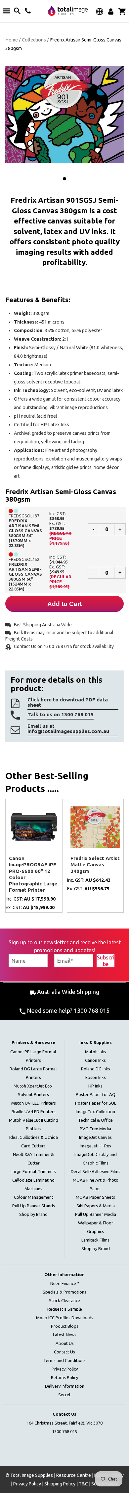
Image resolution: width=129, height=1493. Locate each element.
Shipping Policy (59, 1483)
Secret (64, 1394)
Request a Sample (64, 1309)
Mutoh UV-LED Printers (33, 1103)
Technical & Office (95, 1120)
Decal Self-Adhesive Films (95, 1171)
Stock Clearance (64, 1300)
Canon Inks (95, 1060)
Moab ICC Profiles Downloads (64, 1317)
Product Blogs (64, 1326)
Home (11, 39)
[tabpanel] (64, 114)
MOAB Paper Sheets (95, 1197)
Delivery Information (64, 1386)
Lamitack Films (95, 1240)
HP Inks (95, 1086)
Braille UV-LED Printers (34, 1111)
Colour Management (33, 1197)
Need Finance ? (64, 1283)
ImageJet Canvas (95, 1137)
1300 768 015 (64, 1431)
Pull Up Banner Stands (33, 1205)
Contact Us (64, 1351)
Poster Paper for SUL (95, 1103)
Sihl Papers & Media (95, 1205)
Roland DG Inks (95, 1068)
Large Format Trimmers (33, 1171)
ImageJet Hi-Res (95, 1145)
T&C (83, 1483)
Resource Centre (73, 1475)
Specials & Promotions (64, 1292)
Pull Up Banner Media (95, 1214)
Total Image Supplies (31, 1475)
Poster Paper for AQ (95, 1094)
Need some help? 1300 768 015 (67, 1010)
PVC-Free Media (95, 1128)
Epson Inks (95, 1077)
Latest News (64, 1334)
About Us (65, 1343)
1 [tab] (64, 178)
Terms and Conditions (64, 1360)
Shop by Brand (33, 1214)
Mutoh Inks (95, 1051)
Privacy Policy (65, 1369)
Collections (34, 39)
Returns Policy (64, 1377)
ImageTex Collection (95, 1111)
